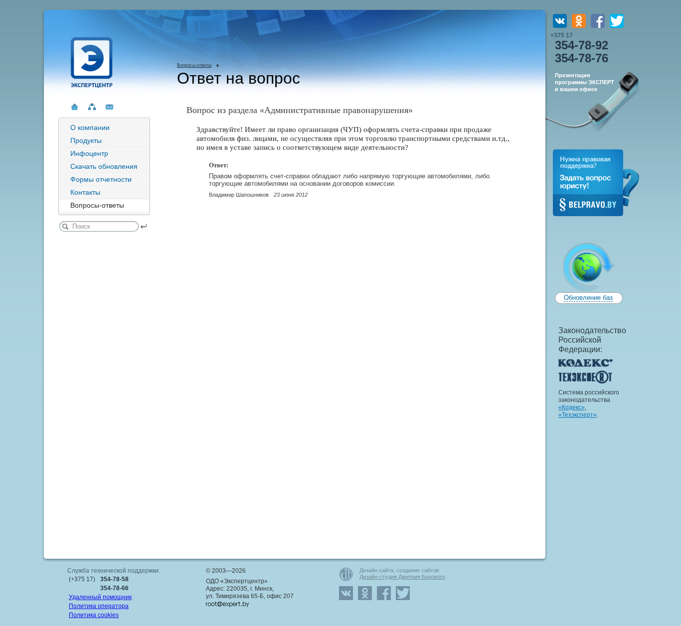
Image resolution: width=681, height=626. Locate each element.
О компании (90, 127)
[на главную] (74, 107)
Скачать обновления (104, 166)
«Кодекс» (571, 407)
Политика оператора (99, 606)
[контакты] (109, 107)
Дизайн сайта (376, 570)
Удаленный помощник (100, 597)
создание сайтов (417, 570)
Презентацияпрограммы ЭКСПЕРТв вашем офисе (584, 82)
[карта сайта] (92, 107)
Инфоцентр (89, 153)
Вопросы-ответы (194, 65)
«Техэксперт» (577, 414)
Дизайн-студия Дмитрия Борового (402, 577)
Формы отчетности (101, 179)
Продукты (86, 140)
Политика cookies (94, 615)
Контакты (85, 192)
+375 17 (579, 48)
